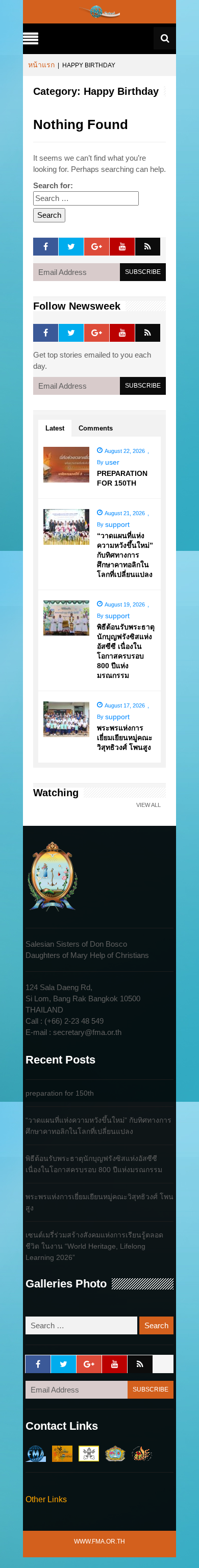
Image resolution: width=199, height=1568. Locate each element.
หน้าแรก (41, 65)
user (112, 462)
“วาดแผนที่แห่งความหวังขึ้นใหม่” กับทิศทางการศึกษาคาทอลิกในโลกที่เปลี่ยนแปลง (125, 555)
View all (148, 805)
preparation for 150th (60, 1093)
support (117, 524)
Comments (96, 428)
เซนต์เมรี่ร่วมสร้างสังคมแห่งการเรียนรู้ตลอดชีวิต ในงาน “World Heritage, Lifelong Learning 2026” (94, 1246)
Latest (54, 428)
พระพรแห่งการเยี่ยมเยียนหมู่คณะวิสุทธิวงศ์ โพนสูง (125, 737)
